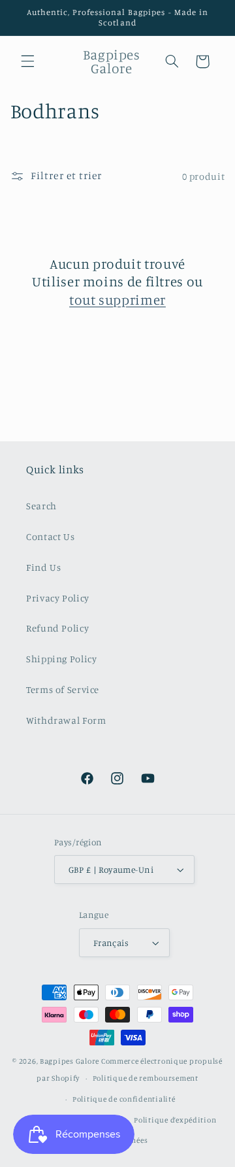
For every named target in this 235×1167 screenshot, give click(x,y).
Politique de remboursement (145, 1078)
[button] (27, 61)
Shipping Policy (61, 658)
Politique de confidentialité (124, 1099)
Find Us (43, 567)
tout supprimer (117, 299)
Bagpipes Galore (69, 1061)
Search (41, 505)
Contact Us (50, 536)
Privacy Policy (57, 597)
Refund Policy (57, 628)
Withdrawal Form (66, 720)
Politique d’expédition (175, 1120)
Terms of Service (62, 689)
